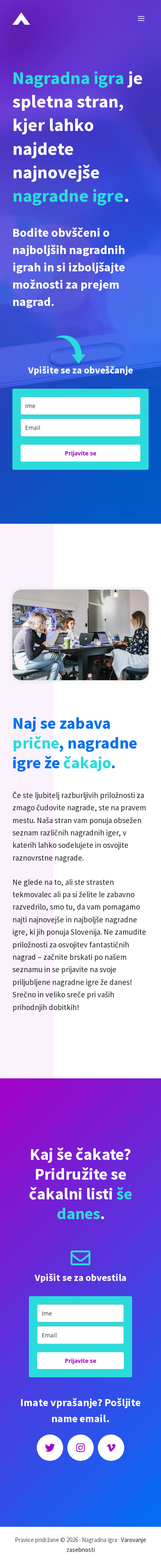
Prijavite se (80, 453)
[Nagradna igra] (21, 18)
